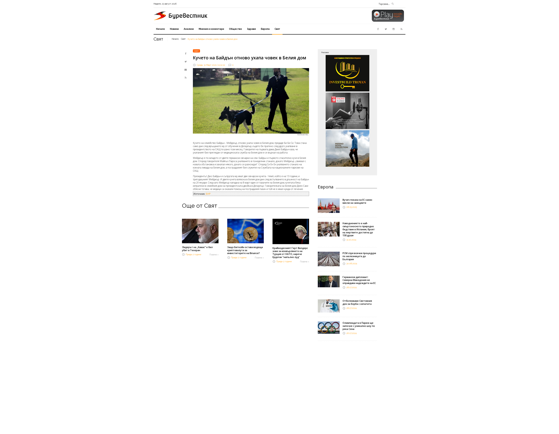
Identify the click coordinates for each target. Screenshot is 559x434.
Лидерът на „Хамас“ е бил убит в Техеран (197, 249)
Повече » (214, 254)
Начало (160, 29)
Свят (277, 29)
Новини (174, 29)
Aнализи (189, 29)
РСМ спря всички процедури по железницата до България (359, 256)
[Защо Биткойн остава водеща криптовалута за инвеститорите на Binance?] (245, 230)
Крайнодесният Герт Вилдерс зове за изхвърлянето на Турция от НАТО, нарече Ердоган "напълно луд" (290, 252)
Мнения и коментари (211, 29)
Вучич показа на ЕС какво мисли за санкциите (357, 201)
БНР (208, 193)
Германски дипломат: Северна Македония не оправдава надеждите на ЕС (359, 280)
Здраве (251, 29)
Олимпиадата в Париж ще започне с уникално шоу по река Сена (359, 326)
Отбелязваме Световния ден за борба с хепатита (357, 302)
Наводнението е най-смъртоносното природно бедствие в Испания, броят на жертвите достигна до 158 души (359, 229)
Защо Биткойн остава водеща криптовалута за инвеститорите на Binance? (245, 250)
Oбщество (235, 29)
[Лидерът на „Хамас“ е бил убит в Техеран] (200, 230)
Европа (265, 29)
